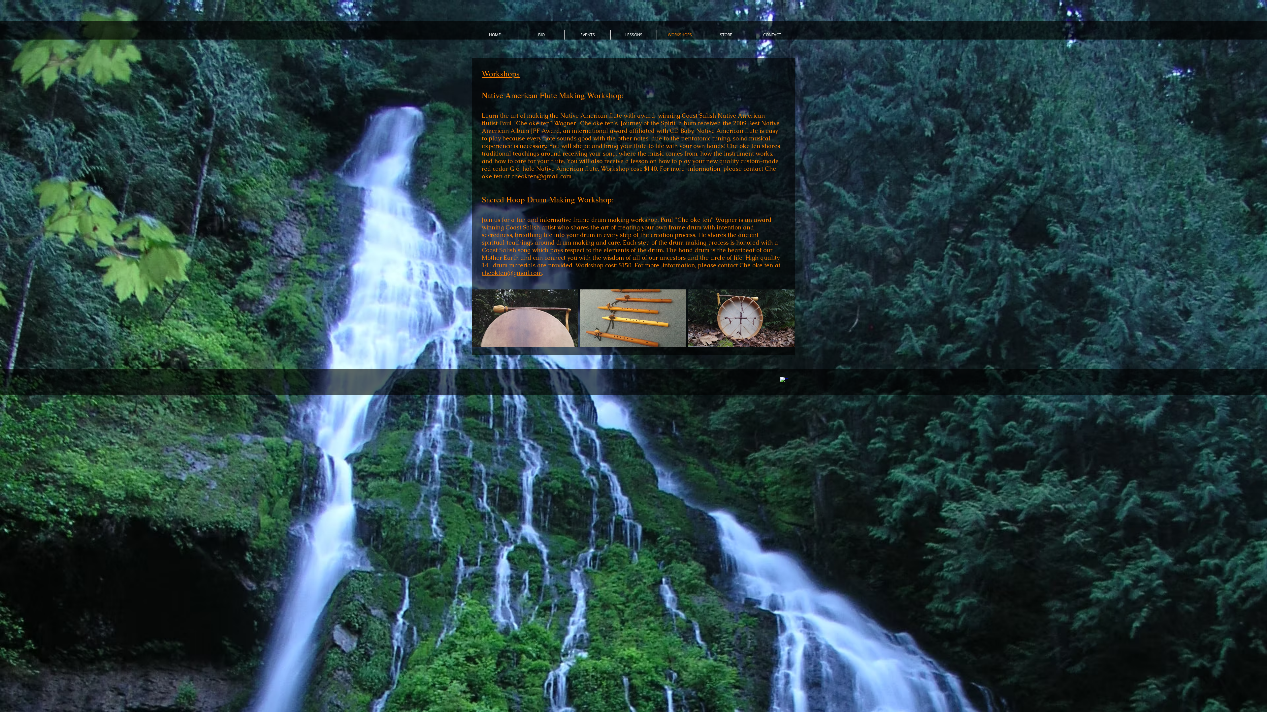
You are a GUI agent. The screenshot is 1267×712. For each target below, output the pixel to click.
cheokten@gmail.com (541, 176)
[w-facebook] (784, 381)
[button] (525, 318)
